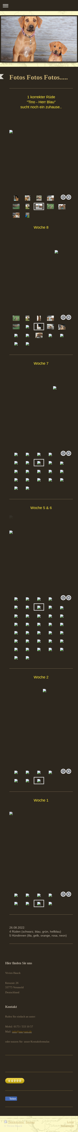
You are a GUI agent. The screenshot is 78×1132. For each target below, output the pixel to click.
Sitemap (30, 1122)
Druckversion (16, 1122)
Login (70, 1121)
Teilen (12, 1098)
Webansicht (67, 1125)
